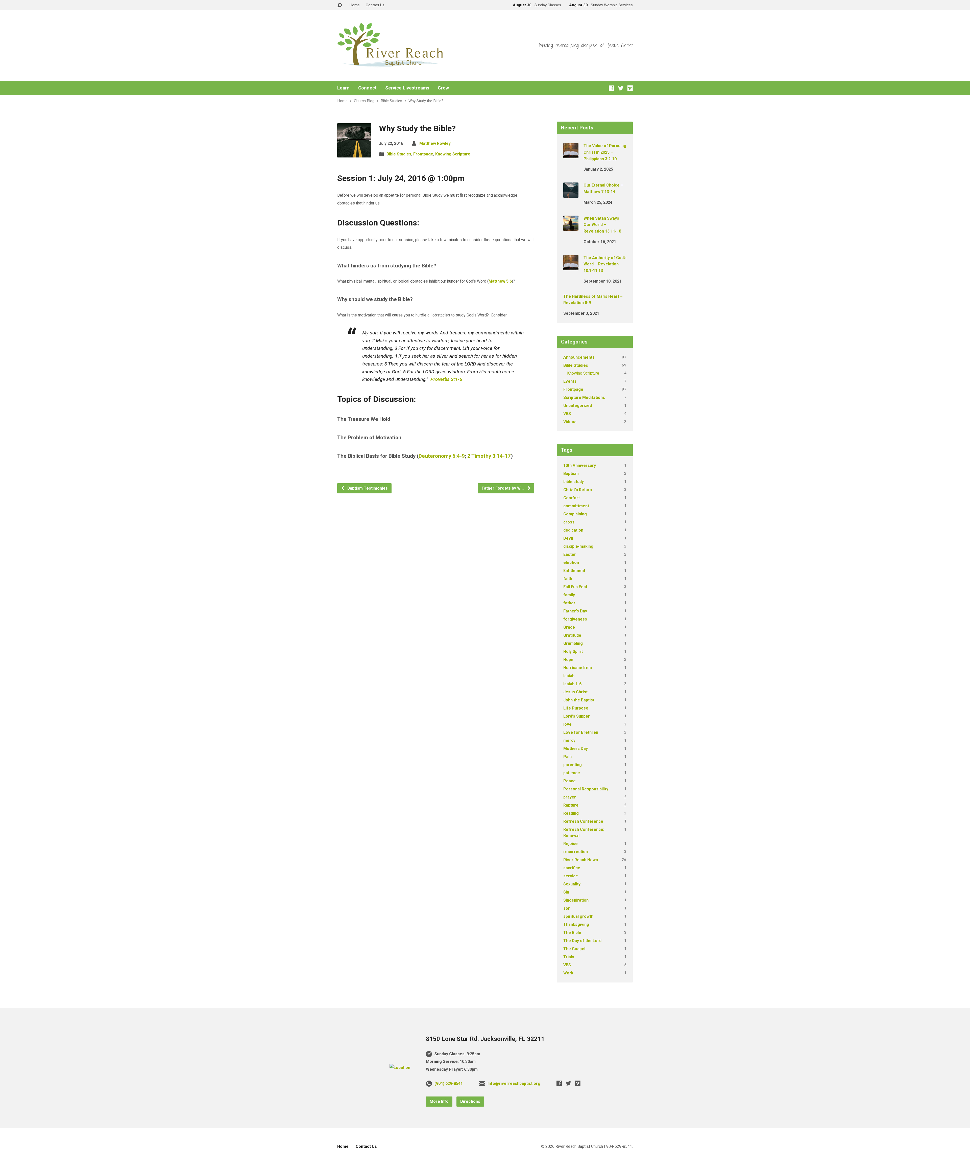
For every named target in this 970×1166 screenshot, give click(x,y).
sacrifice (571, 867)
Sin (566, 892)
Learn (343, 88)
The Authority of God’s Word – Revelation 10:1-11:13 (605, 264)
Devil (568, 538)
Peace (569, 781)
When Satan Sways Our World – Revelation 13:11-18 (602, 225)
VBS (567, 413)
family (569, 594)
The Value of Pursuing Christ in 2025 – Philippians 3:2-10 (605, 152)
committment (576, 506)
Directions (470, 1101)
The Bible (572, 932)
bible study (573, 481)
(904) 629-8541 (448, 1083)
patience (571, 772)
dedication (573, 530)
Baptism (571, 473)
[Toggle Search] (339, 5)
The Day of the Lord (582, 940)
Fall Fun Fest (575, 586)
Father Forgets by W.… (503, 488)
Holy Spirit (573, 651)
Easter (569, 554)
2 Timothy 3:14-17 (489, 456)
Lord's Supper (576, 716)
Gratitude (572, 635)
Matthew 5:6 (500, 281)
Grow (443, 88)
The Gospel (574, 948)
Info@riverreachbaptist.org (514, 1083)
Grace (569, 627)
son (566, 908)
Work (568, 973)
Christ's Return (577, 489)
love (567, 724)
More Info (439, 1101)
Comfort (571, 497)
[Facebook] (611, 88)
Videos (569, 421)
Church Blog (364, 101)
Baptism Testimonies (367, 488)
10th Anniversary (579, 465)
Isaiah (568, 675)
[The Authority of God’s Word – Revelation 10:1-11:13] (570, 266)
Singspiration (576, 900)
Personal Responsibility (585, 789)
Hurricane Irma (577, 667)
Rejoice (570, 843)
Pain (567, 756)
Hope (568, 659)
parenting (572, 764)
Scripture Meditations (584, 397)
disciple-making (578, 546)
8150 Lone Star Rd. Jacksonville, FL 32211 (485, 1038)
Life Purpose (575, 708)
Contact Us (375, 5)
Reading (571, 813)
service (570, 876)
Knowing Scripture (452, 154)
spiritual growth (578, 916)
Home (354, 5)
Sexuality (571, 884)
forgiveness (575, 619)
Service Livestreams (407, 88)
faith (567, 578)
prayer (569, 797)
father (569, 603)
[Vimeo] (630, 88)
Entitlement (574, 570)
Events (569, 381)
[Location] (400, 1067)
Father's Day (575, 611)
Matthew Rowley (435, 143)
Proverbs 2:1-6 (446, 379)
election (571, 562)
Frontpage (423, 154)
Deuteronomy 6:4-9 (442, 456)
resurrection (575, 851)
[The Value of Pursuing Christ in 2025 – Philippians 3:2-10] (570, 154)
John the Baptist (578, 700)
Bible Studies (391, 101)
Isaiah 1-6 (572, 683)
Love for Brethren (580, 732)
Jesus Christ (575, 692)
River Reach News (580, 859)
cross (568, 522)
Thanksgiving (576, 924)
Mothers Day (575, 748)
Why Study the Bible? (425, 101)
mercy (569, 740)
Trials (568, 956)
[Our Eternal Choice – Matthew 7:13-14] (570, 194)
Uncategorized (577, 405)
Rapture (570, 805)
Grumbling (573, 643)
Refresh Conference (583, 821)
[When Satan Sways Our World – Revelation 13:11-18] (570, 227)
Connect (367, 88)
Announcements (579, 357)
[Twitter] (620, 88)
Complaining (575, 514)
